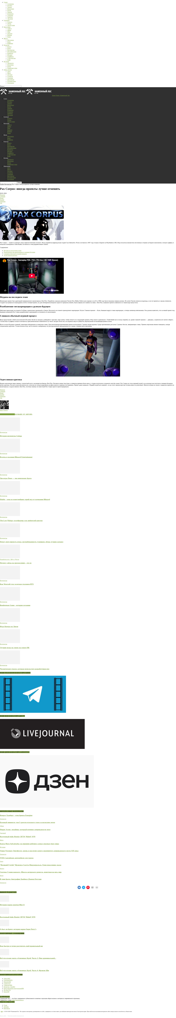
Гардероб (6, 20)
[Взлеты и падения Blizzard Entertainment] (10, 452)
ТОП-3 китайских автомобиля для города (16, 858)
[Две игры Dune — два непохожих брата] (10, 473)
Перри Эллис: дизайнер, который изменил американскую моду (25, 830)
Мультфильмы (11, 51)
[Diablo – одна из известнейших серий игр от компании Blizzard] (10, 494)
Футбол (9, 5)
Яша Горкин (4, 410)
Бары (9, 42)
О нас (5, 1005)
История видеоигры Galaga (11, 436)
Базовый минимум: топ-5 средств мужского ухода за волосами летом (27, 822)
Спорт (6, 2)
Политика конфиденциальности (16, 1015)
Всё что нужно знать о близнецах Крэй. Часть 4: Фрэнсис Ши (24, 970)
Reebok (9, 35)
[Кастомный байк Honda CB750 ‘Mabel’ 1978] (4, 913)
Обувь (9, 23)
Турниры (10, 15)
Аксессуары (11, 25)
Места (6, 38)
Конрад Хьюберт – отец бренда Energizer (16, 815)
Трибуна (10, 17)
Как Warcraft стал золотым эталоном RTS (17, 584)
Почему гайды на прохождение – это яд (15, 563)
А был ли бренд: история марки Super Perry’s (18, 929)
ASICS (9, 28)
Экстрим (10, 18)
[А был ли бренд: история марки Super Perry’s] (4, 925)
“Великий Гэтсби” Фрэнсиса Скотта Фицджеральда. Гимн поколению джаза (30, 865)
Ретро (9, 66)
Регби (9, 10)
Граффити (10, 56)
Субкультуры (11, 58)
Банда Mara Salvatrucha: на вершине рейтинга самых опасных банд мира (29, 844)
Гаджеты (10, 76)
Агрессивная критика (10, 255)
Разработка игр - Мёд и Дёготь (9, 559)
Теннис (9, 7)
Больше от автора (23, 414)
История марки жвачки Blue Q (12, 905)
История (6, 61)
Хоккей (9, 12)
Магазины (10, 40)
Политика (10, 65)
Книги (9, 46)
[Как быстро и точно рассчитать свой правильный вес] (4, 942)
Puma (9, 37)
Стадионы (10, 4)
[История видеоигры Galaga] (10, 431)
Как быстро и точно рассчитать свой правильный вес (21, 946)
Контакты (7, 1008)
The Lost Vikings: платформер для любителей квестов (21, 521)
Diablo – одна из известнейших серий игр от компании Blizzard (25, 499)
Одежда (9, 22)
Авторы (6, 1007)
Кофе (9, 60)
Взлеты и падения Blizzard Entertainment (16, 457)
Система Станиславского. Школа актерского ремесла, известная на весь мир (31, 872)
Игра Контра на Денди (9, 626)
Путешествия (11, 81)
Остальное (10, 83)
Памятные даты (12, 68)
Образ (2, 826)
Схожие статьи (7, 414)
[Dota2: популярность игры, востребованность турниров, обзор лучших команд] (10, 536)
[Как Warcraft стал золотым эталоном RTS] (10, 579)
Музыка (9, 55)
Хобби (2, 184)
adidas (9, 30)
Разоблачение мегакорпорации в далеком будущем (19, 252)
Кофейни (10, 43)
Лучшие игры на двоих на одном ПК (14, 648)
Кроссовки (7, 27)
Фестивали (10, 79)
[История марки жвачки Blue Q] (4, 901)
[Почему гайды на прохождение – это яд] (10, 558)
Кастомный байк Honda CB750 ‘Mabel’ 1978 (17, 837)
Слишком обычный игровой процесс (15, 254)
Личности (10, 63)
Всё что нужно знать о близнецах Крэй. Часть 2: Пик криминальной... (28, 958)
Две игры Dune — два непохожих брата (16, 478)
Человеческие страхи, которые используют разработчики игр (24, 669)
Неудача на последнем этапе (12, 250)
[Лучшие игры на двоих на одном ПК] (10, 642)
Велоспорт (10, 9)
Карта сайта (3, 1015)
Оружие (9, 74)
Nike (8, 32)
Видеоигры (10, 50)
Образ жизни (8, 70)
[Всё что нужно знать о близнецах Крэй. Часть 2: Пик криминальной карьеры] (4, 955)
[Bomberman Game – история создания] (10, 600)
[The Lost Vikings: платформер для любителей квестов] (10, 515)
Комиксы (10, 53)
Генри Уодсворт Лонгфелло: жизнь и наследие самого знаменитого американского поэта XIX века (39, 851)
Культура (6, 45)
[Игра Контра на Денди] (10, 621)
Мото (9, 73)
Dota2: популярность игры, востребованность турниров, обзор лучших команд (31, 542)
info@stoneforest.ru (18, 1000)
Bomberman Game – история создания (15, 605)
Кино (9, 48)
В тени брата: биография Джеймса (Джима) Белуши (20, 879)
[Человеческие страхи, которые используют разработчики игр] (10, 663)
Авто (9, 71)
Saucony (9, 33)
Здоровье (10, 78)
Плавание (10, 14)
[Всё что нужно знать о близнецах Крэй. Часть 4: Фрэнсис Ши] (4, 967)
